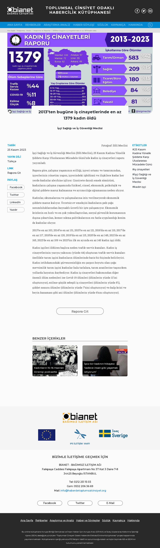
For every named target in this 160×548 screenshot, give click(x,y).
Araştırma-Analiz (57, 24)
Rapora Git (14, 172)
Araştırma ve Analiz (62, 520)
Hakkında (136, 24)
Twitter (14, 194)
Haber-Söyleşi (83, 24)
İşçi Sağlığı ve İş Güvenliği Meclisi (141, 178)
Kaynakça (118, 24)
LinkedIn (15, 202)
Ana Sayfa (14, 24)
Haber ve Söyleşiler (88, 520)
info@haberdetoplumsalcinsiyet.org (83, 490)
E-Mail (110, 503)
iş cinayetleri (142, 169)
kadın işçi (140, 186)
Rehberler (33, 24)
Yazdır (13, 209)
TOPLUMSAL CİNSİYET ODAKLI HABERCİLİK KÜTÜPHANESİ (80, 10)
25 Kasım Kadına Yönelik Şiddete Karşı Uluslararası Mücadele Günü (142, 157)
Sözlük (102, 24)
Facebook (16, 187)
